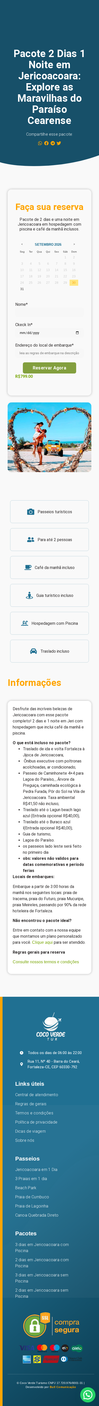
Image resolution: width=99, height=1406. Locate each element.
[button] (40, 143)
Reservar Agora (49, 367)
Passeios (27, 1158)
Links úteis (29, 1084)
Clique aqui (42, 942)
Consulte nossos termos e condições (46, 962)
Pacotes (26, 1233)
